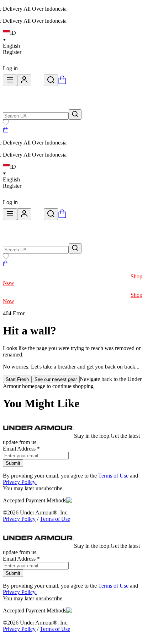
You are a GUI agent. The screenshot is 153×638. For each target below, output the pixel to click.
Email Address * (21, 449)
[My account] (24, 80)
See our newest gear (56, 379)
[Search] (51, 80)
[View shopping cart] (62, 82)
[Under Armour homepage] (37, 82)
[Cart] (6, 130)
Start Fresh (17, 379)
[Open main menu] (10, 80)
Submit (13, 463)
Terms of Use (113, 476)
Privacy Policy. (20, 482)
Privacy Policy (19, 519)
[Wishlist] (6, 123)
